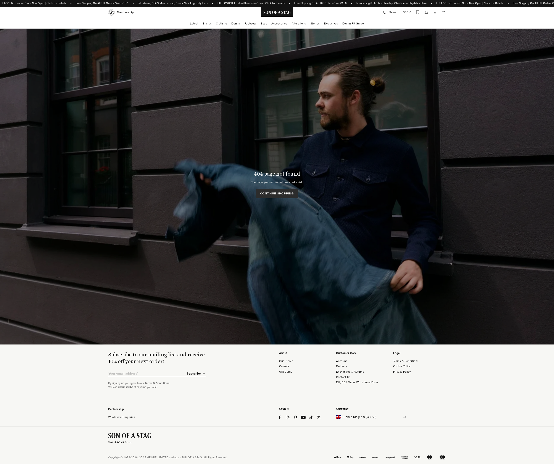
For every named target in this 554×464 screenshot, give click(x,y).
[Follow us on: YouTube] (303, 417)
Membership (125, 12)
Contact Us (343, 377)
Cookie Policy (402, 366)
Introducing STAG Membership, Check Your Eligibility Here (173, 3)
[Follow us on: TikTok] (311, 417)
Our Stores (286, 361)
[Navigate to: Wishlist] (417, 12)
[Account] (435, 12)
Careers (284, 366)
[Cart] (443, 12)
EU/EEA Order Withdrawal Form (357, 382)
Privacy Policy (402, 371)
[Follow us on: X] (318, 417)
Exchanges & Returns (350, 371)
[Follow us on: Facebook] (279, 417)
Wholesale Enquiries (121, 417)
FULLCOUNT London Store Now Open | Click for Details (251, 3)
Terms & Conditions (406, 361)
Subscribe (194, 373)
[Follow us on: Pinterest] (295, 417)
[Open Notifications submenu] (426, 12)
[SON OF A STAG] (277, 12)
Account (341, 361)
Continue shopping (277, 193)
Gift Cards (285, 371)
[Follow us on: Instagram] (287, 417)
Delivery (341, 366)
